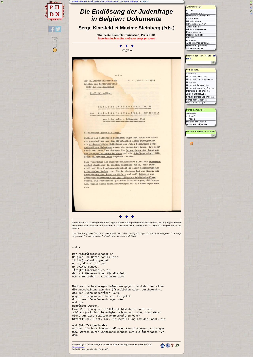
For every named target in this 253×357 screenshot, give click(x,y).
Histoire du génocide (89, 1)
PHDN (75, 1)
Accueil (190, 10)
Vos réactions (78, 347)
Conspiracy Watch (196, 100)
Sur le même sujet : (195, 110)
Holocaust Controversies (199, 79)
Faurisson (191, 40)
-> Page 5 (190, 119)
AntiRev (191, 73)
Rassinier (190, 38)
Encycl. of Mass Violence (200, 97)
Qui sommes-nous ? (195, 13)
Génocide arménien (196, 24)
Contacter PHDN (194, 48)
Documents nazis (194, 35)
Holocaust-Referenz (197, 85)
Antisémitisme (193, 27)
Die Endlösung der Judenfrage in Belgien (120, 1)
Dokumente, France (196, 122)
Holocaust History (196, 76)
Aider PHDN (192, 18)
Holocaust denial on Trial (200, 88)
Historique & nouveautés (198, 16)
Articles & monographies (198, 43)
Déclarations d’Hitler (196, 29)
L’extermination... (194, 32)
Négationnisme (193, 21)
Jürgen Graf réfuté (196, 94)
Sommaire (191, 113)
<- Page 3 (190, 116)
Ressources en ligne (196, 102)
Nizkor (191, 82)
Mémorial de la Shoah (198, 91)
